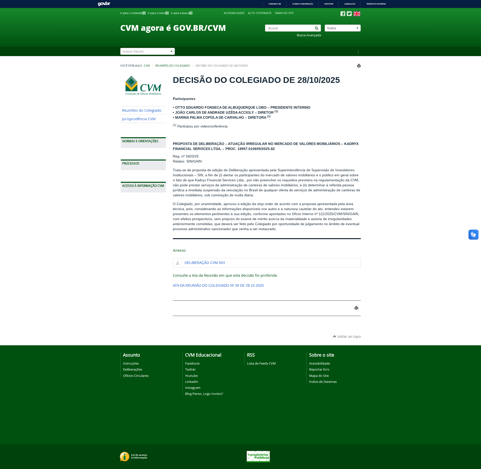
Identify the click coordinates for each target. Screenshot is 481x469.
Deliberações (132, 369)
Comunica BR (275, 4)
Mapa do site (284, 13)
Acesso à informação (302, 4)
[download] (177, 263)
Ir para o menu (158, 13)
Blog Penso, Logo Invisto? (204, 393)
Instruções (131, 363)
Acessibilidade (234, 13)
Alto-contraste (260, 13)
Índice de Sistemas (323, 381)
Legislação (349, 4)
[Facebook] (342, 13)
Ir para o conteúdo (132, 13)
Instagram (192, 387)
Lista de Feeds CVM (261, 363)
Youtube (191, 375)
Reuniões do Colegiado (172, 65)
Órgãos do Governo (376, 4)
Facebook (192, 363)
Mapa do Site (319, 375)
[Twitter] (349, 13)
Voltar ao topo (348, 336)
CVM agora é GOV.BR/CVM (173, 27)
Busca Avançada (309, 35)
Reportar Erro (319, 369)
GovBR (104, 4)
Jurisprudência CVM (139, 118)
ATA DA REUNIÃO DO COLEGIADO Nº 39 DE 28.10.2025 (218, 285)
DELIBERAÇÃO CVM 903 (205, 263)
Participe (328, 4)
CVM (147, 65)
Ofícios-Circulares (136, 375)
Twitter (190, 369)
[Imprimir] (359, 66)
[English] (357, 13)
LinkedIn (191, 381)
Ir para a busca (181, 13)
